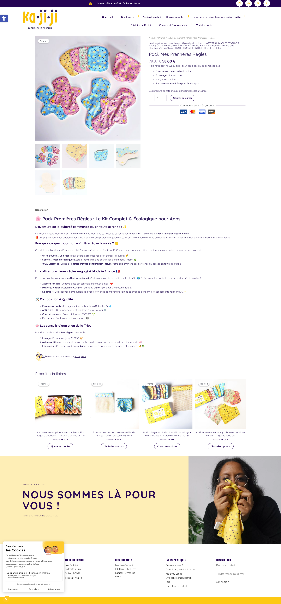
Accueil (152, 37)
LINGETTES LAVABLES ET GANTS (221, 43)
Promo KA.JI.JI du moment (171, 37)
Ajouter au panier (182, 97)
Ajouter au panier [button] (60, 446)
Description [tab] (41, 209)
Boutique (126, 17)
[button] (4, 18)
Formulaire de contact (176, 586)
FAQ (168, 582)
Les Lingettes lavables (161, 43)
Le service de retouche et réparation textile (217, 17)
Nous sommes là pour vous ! (89, 500)
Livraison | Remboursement (179, 577)
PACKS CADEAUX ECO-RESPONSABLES (170, 45)
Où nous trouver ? (174, 565)
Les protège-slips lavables (188, 43)
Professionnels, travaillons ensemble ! (163, 17)
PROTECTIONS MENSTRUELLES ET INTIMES (197, 47)
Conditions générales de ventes (181, 569)
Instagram (80, 356)
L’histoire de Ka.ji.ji (140, 25)
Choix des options (114, 446)
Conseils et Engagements (173, 25)
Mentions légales (174, 573)
